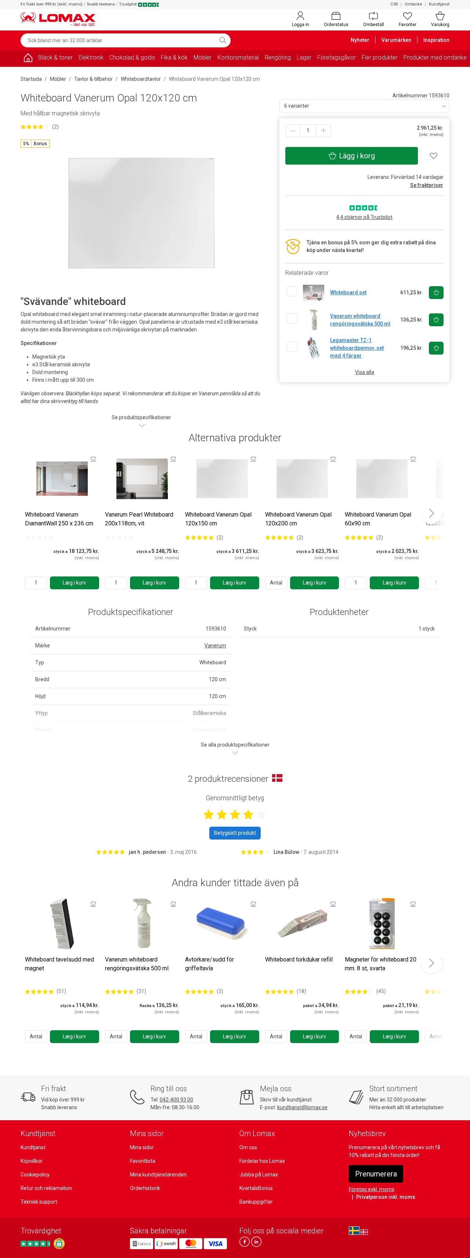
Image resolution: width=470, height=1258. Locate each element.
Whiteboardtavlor (141, 79)
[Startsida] (28, 58)
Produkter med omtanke (435, 57)
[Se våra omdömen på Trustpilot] (36, 1243)
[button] (35, 144)
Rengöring (278, 57)
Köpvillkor (32, 1161)
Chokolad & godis (132, 57)
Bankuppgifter (256, 1202)
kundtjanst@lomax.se (302, 1107)
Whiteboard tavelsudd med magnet (59, 964)
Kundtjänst (439, 4)
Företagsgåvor (336, 57)
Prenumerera (376, 1173)
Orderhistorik (145, 1188)
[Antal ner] (292, 130)
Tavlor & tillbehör (93, 79)
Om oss (248, 1147)
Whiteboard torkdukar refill (299, 959)
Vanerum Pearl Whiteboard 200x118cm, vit (139, 519)
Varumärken (396, 40)
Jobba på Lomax (258, 1175)
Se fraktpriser (426, 185)
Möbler (203, 57)
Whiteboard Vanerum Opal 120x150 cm (218, 519)
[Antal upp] (323, 130)
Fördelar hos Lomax (262, 1161)
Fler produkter (380, 57)
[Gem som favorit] (93, 459)
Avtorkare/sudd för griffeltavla (209, 964)
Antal (276, 583)
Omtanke (413, 4)
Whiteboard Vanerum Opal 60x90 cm (378, 519)
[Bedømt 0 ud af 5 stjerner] (39, 537)
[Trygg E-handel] (59, 1243)
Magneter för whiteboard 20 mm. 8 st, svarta (380, 964)
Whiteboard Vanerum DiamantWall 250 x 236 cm (59, 519)
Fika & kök (174, 57)
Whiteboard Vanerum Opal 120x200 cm (298, 519)
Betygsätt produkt (235, 833)
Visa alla (364, 372)
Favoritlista (142, 1161)
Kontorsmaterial (238, 57)
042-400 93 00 (176, 1100)
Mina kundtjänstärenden (158, 1175)
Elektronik (91, 57)
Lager (304, 57)
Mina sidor (142, 1147)
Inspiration (436, 40)
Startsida (31, 79)
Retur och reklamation (46, 1188)
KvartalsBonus (256, 1188)
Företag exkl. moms (371, 1189)
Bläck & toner (55, 57)
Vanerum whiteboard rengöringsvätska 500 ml (137, 964)
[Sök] (223, 40)
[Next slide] (431, 513)
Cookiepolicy (35, 1175)
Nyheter (360, 40)
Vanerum (215, 645)
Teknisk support (39, 1202)
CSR (394, 4)
